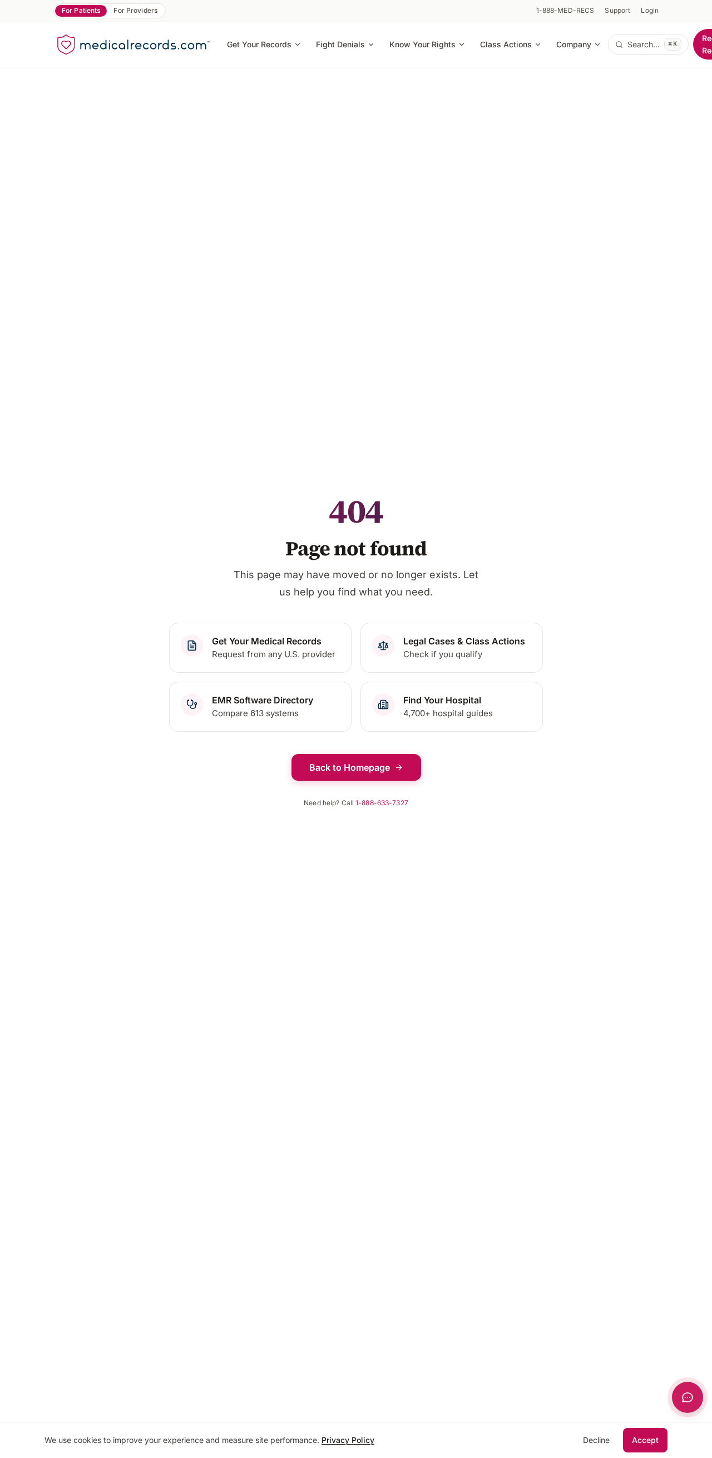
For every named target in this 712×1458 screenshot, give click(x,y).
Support (617, 10)
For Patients (81, 10)
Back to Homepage (349, 767)
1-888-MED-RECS (565, 10)
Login (650, 10)
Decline (596, 1440)
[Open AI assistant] (687, 1397)
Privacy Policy (348, 1440)
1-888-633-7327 (381, 803)
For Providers (135, 10)
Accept (645, 1440)
